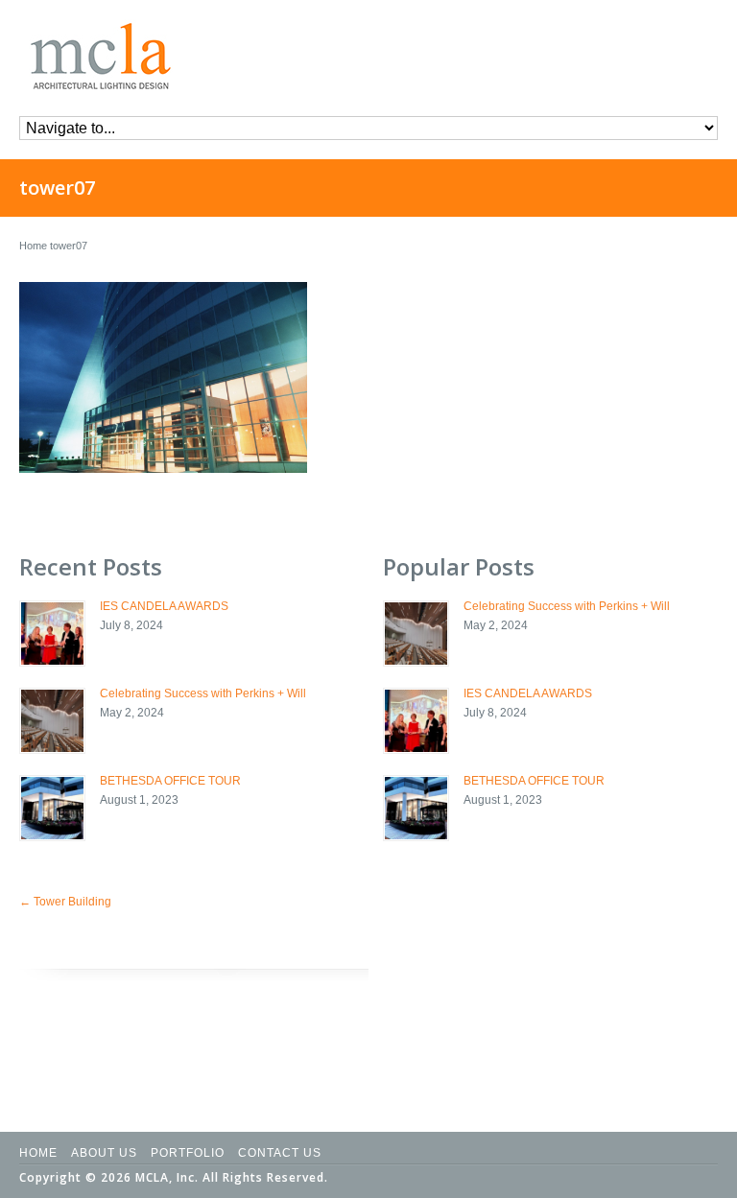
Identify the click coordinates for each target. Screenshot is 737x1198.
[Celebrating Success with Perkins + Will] (52, 721)
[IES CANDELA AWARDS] (52, 633)
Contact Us (279, 1153)
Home (33, 245)
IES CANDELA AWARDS (164, 606)
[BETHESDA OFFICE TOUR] (52, 808)
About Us (104, 1153)
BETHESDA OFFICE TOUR (170, 780)
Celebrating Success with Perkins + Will (203, 693)
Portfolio (188, 1153)
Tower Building (65, 901)
